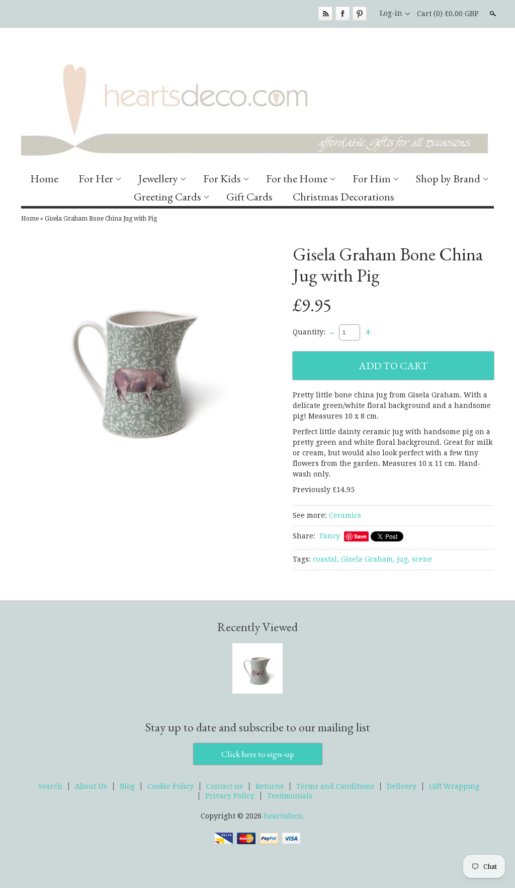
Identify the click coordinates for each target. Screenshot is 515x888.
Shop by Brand (448, 178)
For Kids (222, 178)
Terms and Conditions (335, 786)
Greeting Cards (167, 196)
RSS (325, 14)
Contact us (224, 786)
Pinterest (360, 14)
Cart (448, 14)
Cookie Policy (170, 786)
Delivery (401, 786)
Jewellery (158, 178)
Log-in (391, 13)
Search (492, 14)
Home (44, 178)
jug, (403, 559)
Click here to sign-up (257, 754)
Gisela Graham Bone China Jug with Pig (101, 218)
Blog (127, 786)
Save (360, 536)
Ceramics (345, 515)
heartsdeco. (284, 816)
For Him (372, 178)
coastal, (326, 559)
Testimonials (289, 796)
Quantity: (309, 332)
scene (422, 559)
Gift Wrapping (454, 786)
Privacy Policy (229, 796)
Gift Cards (249, 196)
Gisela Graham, (368, 559)
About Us (91, 786)
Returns (269, 786)
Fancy (330, 536)
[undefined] (136, 363)
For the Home (296, 178)
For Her (95, 178)
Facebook (342, 14)
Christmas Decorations (343, 196)
